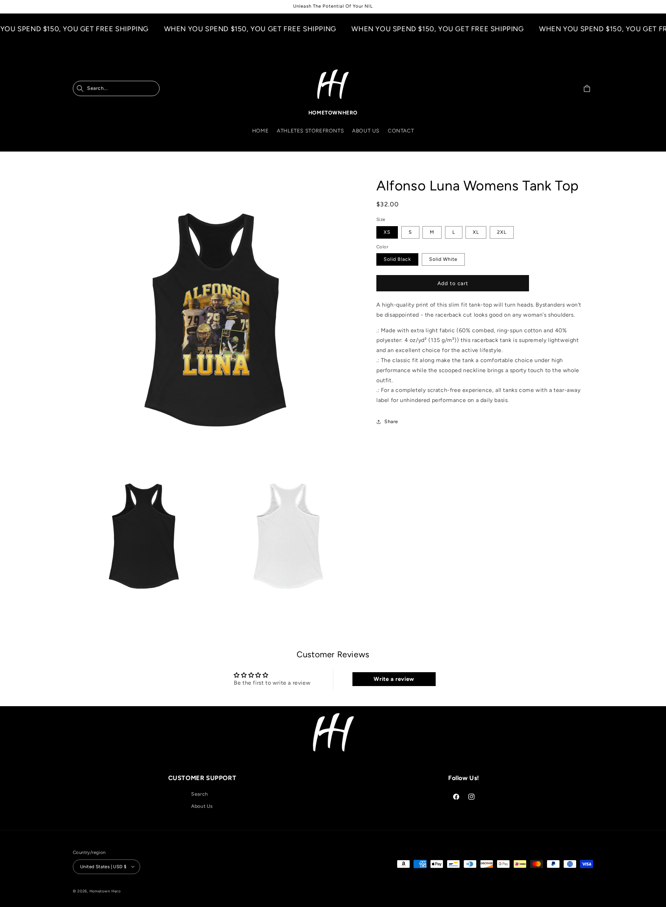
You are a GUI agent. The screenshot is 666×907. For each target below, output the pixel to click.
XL (476, 232)
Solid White (443, 259)
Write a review (394, 679)
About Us (202, 807)
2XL (501, 232)
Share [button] (391, 422)
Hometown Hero (105, 891)
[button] (116, 88)
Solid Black (397, 259)
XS (387, 232)
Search (199, 794)
